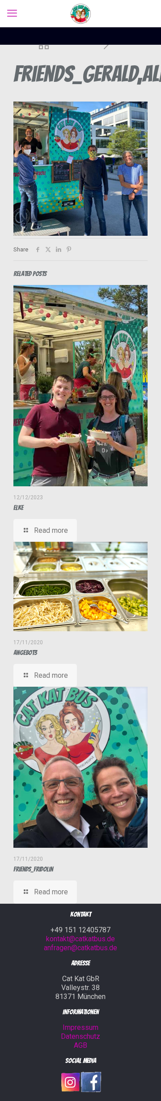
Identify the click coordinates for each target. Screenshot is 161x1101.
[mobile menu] (12, 13)
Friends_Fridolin (33, 869)
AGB (80, 1045)
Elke (18, 507)
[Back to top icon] (142, 1082)
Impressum (80, 1027)
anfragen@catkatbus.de (80, 948)
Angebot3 (25, 652)
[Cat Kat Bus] (80, 13)
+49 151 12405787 (80, 930)
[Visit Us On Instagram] (70, 1090)
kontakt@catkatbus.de (80, 939)
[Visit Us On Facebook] (90, 1090)
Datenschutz (80, 1036)
